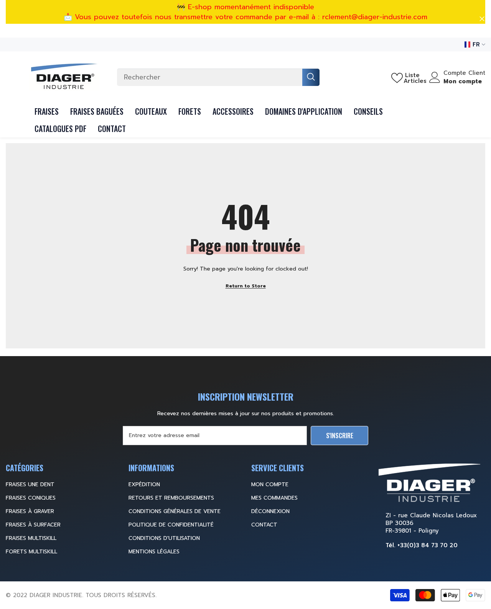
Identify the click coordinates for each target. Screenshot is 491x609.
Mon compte (462, 81)
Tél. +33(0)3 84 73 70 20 (422, 545)
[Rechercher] (218, 77)
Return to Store (246, 285)
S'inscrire (339, 435)
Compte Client (464, 73)
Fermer (482, 19)
